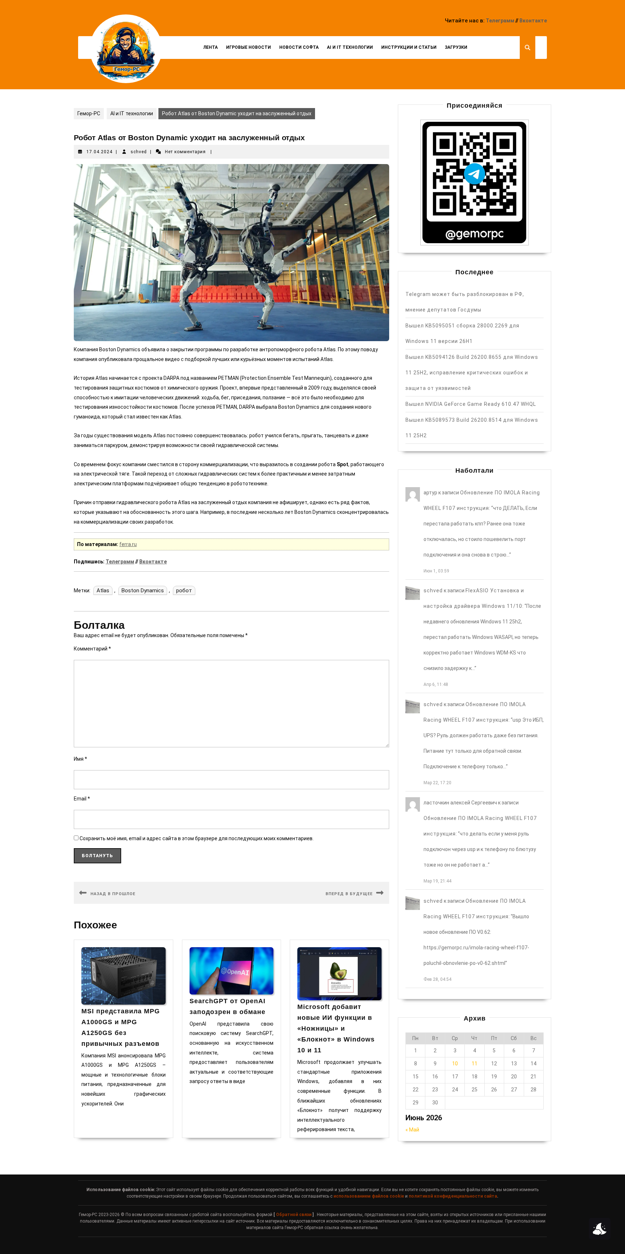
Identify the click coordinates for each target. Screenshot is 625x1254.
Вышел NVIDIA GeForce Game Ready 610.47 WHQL (470, 404)
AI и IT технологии (350, 47)
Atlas (103, 590)
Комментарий (92, 649)
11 (474, 1063)
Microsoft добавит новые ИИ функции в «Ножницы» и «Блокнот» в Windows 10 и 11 (336, 1028)
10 (455, 1063)
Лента (210, 47)
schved (139, 151)
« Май (412, 1130)
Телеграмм (500, 20)
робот (184, 590)
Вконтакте (533, 20)
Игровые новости (248, 47)
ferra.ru (128, 544)
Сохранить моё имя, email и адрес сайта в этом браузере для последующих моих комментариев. (197, 838)
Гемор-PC (88, 113)
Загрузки (456, 47)
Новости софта (299, 47)
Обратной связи (293, 1214)
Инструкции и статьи (409, 47)
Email (82, 799)
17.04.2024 (99, 151)
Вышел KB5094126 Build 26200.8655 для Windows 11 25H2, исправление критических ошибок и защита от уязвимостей (471, 372)
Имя (80, 759)
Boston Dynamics (143, 590)
